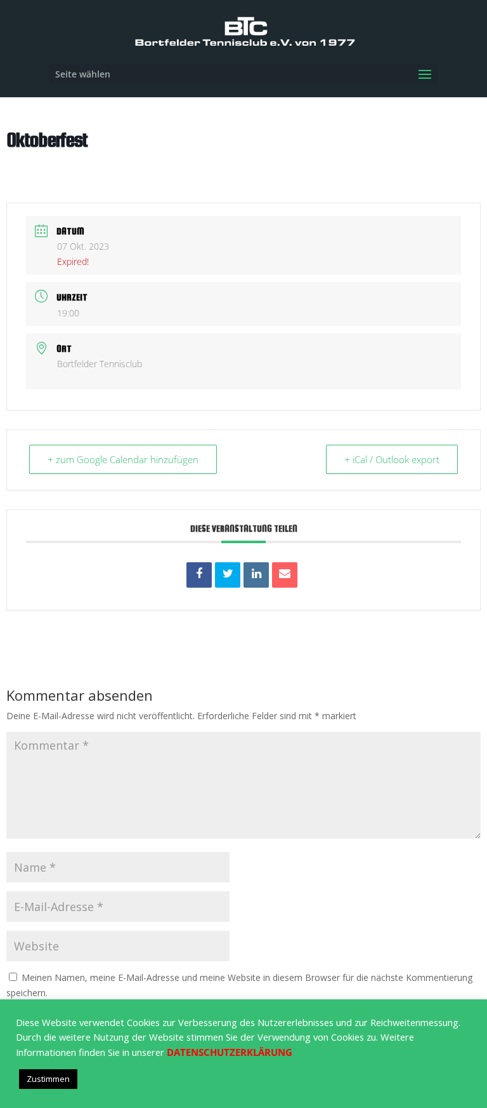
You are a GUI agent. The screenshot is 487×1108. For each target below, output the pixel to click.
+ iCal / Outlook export (391, 459)
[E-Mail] (284, 575)
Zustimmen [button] (48, 1078)
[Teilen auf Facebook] (199, 575)
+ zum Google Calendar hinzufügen (123, 459)
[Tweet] (227, 575)
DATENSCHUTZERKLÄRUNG (229, 1052)
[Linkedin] (256, 575)
